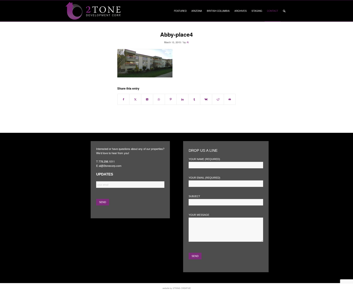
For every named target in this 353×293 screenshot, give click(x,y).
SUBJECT (194, 196)
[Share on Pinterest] (170, 99)
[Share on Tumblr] (194, 99)
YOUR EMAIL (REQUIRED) (205, 177)
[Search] (284, 11)
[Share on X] (135, 99)
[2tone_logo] (92, 11)
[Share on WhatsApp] (159, 99)
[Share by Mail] (230, 99)
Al (188, 42)
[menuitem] (180, 11)
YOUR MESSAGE (200, 215)
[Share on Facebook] (123, 99)
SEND (195, 256)
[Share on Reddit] (218, 99)
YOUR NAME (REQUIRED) (205, 159)
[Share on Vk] (206, 99)
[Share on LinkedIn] (182, 99)
